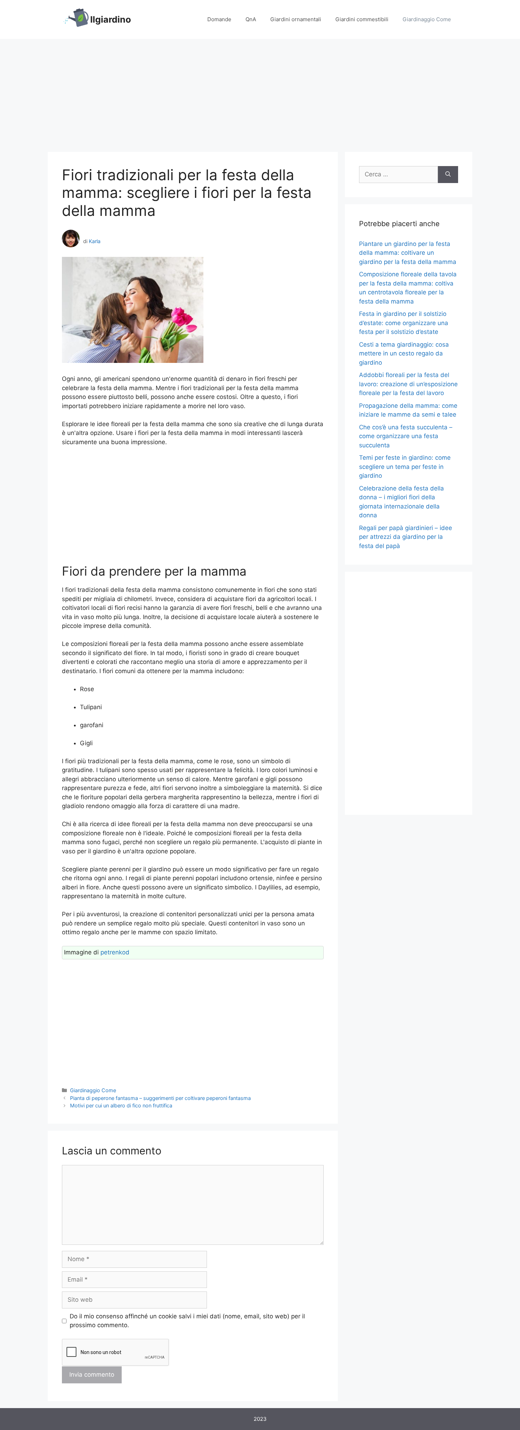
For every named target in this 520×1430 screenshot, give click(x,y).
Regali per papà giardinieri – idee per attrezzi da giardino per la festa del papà (405, 536)
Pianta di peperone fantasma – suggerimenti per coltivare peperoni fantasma (160, 1098)
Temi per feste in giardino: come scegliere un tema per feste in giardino (405, 466)
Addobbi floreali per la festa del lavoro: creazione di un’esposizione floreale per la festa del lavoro (408, 383)
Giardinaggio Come (427, 19)
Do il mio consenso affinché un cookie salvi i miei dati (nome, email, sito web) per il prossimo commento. (187, 1321)
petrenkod (114, 952)
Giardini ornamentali (295, 19)
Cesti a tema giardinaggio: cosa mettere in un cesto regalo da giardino (404, 353)
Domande (219, 19)
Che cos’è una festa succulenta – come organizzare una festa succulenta (405, 436)
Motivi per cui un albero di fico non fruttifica (121, 1105)
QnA (250, 19)
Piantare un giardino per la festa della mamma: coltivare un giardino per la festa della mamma (407, 252)
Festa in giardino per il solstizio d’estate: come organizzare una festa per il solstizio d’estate (403, 322)
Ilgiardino (110, 19)
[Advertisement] (260, 91)
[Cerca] (448, 174)
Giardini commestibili (361, 19)
